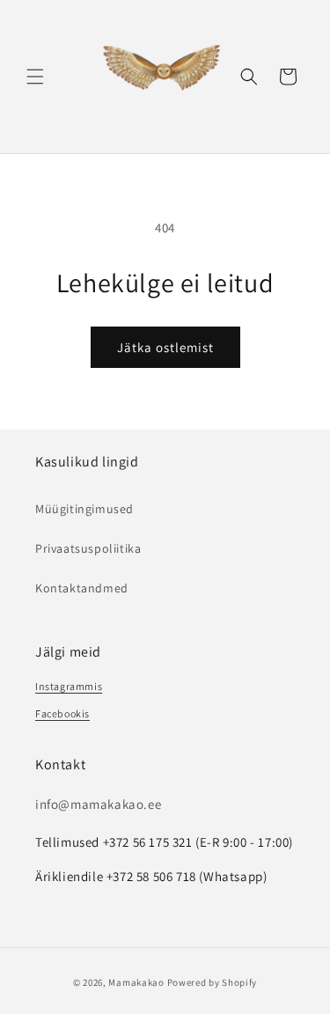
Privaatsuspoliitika (88, 548)
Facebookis (62, 713)
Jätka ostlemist (165, 347)
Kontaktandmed (81, 588)
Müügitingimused (84, 509)
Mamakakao (136, 982)
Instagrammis (68, 686)
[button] (35, 76)
